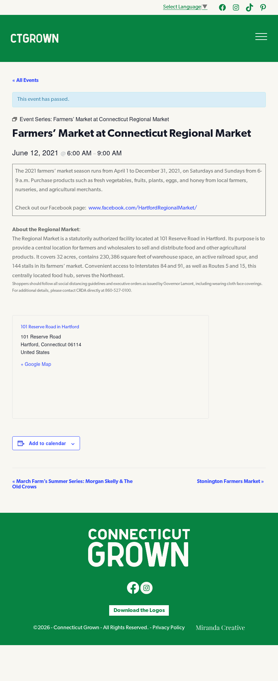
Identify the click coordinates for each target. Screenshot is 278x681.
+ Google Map (36, 363)
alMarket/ (185, 208)
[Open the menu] (261, 36)
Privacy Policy (169, 628)
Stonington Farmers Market (230, 481)
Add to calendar (47, 443)
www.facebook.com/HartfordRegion (131, 208)
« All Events (25, 80)
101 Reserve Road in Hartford (50, 327)
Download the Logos (139, 610)
